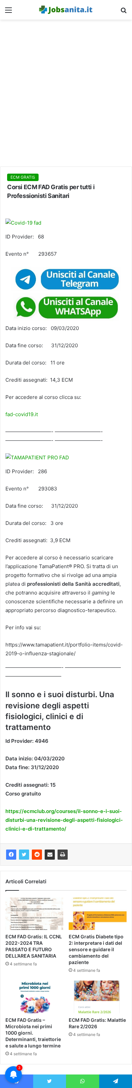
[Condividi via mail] (50, 855)
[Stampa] (63, 855)
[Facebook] (11, 855)
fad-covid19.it (21, 414)
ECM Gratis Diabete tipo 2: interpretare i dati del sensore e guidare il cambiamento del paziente (96, 949)
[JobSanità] (66, 10)
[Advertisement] (66, 95)
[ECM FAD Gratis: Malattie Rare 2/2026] (98, 997)
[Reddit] (37, 855)
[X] (24, 855)
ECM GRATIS (22, 177)
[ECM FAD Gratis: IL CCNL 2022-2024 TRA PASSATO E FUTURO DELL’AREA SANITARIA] (34, 913)
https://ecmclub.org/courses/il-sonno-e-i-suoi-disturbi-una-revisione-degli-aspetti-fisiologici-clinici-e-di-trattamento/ (64, 820)
